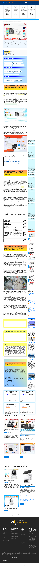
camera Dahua (32, 295)
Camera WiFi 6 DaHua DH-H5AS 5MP (27, 502)
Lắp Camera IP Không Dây (31, 304)
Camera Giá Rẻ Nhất (31, 172)
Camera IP (23, 534)
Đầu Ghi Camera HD (30, 313)
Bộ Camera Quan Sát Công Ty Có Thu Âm (11, 430)
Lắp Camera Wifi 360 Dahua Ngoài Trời (31, 201)
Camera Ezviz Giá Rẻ (16, 74)
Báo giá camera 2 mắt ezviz (19, 62)
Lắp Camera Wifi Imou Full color (31, 226)
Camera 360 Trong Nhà (31, 219)
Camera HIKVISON (30, 297)
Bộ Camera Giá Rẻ (6, 542)
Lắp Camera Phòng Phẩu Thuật (31, 175)
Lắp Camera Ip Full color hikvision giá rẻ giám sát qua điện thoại (31, 156)
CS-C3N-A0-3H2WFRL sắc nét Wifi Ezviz (32, 266)
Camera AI (23, 532)
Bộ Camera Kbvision (5, 535)
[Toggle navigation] (37, 3)
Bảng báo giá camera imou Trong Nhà (9, 63)
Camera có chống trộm (31, 177)
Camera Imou (13, 538)
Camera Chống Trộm (23, 540)
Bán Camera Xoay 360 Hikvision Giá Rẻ (31, 144)
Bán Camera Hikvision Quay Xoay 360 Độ (31, 216)
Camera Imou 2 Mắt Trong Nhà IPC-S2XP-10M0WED (31, 342)
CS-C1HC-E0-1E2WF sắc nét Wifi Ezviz (31, 253)
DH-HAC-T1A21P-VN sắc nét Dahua (10, 455)
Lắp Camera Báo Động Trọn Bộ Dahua (9, 81)
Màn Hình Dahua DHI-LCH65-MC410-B (27, 455)
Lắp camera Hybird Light (31, 159)
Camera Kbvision (14, 533)
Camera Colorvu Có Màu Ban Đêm (31, 162)
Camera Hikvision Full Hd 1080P (31, 149)
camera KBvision (30, 300)
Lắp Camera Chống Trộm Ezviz (8, 74)
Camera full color (23, 543)
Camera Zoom (23, 536)
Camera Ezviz (13, 539)
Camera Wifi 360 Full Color (31, 195)
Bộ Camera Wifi (6, 540)
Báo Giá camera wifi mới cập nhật (8, 71)
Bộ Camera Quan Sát (31, 294)
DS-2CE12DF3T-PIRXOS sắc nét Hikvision (12, 21)
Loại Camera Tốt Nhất (18, 63)
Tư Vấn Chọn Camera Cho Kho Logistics (31, 170)
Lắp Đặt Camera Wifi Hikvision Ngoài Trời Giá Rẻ (31, 204)
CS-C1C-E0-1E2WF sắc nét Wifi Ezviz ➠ (32, 239)
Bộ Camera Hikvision (5, 533)
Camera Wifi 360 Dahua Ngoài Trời (31, 190)
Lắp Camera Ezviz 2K (17, 72)
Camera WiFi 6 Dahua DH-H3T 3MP (10, 508)
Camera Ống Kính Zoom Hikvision (31, 152)
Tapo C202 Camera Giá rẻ (9, 480)
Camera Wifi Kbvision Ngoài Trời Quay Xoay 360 (31, 210)
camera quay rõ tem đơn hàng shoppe (9, 62)
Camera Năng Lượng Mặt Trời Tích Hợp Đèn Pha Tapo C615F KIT (26, 485)
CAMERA (8, 3)
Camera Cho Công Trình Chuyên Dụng (31, 180)
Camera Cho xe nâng (31, 167)
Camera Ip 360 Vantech (30, 213)
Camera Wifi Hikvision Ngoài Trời (31, 141)
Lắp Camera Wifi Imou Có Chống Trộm (31, 198)
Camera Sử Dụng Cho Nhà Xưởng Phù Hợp (31, 379)
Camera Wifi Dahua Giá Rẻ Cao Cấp (9, 72)
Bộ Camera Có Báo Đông (18, 80)
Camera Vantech (14, 536)
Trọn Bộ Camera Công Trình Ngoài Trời (26, 433)
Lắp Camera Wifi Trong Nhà (17, 71)
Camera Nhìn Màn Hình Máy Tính (31, 183)
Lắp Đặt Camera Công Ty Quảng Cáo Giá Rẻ (31, 327)
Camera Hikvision (14, 531)
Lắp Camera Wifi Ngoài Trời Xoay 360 (31, 192)
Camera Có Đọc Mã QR (31, 165)
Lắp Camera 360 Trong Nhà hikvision (31, 221)
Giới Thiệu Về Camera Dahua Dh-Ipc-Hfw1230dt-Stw (31, 359)
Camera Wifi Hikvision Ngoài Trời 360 (31, 229)
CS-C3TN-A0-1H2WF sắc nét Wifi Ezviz (31, 280)
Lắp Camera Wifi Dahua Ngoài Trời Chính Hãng (31, 186)
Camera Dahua (14, 535)
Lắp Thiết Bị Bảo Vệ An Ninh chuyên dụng (9, 79)
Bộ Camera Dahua (5, 538)
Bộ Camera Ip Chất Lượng (18, 79)
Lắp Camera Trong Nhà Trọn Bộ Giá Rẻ (9, 80)
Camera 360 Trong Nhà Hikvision (31, 146)
